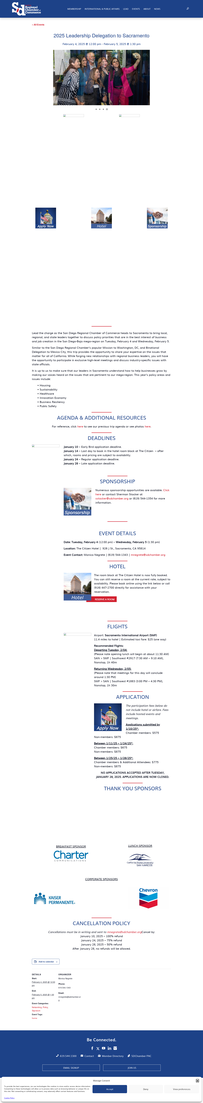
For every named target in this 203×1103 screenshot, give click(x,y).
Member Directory (113, 1056)
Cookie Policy (9, 1098)
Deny (145, 1089)
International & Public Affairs (102, 8)
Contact (90, 1056)
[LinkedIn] (109, 1048)
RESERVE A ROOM (104, 599)
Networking (37, 1007)
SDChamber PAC (141, 1056)
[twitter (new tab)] (98, 1048)
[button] (197, 1080)
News (157, 8)
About (147, 8)
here (80, 426)
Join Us (132, 1067)
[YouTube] (103, 1048)
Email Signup (71, 1067)
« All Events (38, 24)
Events (136, 8)
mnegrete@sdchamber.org (148, 554)
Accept (109, 1089)
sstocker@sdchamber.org (111, 498)
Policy (45, 1007)
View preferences (181, 1089)
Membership (74, 8)
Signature (36, 1010)
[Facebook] (92, 1048)
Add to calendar (46, 961)
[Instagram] (115, 1048)
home (34, 1018)
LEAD (125, 8)
